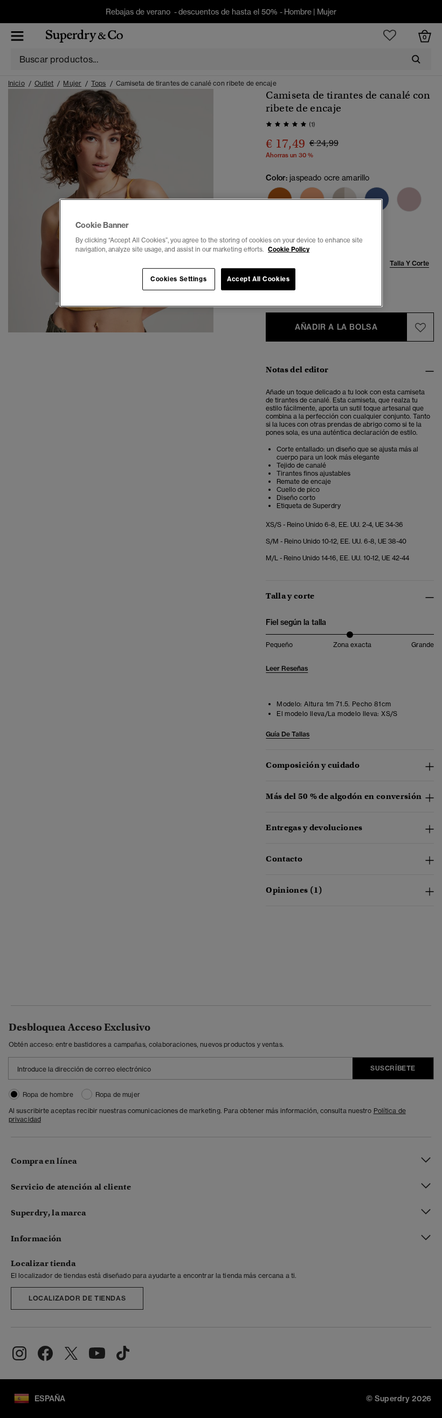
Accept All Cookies (258, 278)
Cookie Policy (288, 249)
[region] (221, 253)
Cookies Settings (178, 278)
